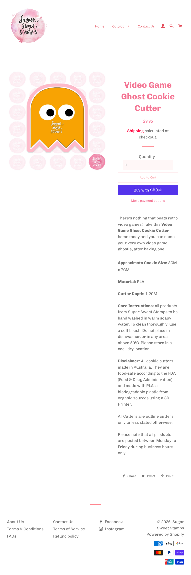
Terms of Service (69, 529)
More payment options (148, 201)
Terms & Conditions (25, 529)
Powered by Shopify (165, 534)
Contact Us (146, 26)
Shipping (135, 130)
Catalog (119, 26)
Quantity (147, 156)
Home (99, 26)
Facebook (113, 521)
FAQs (11, 536)
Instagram (114, 529)
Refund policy (65, 536)
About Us (15, 521)
